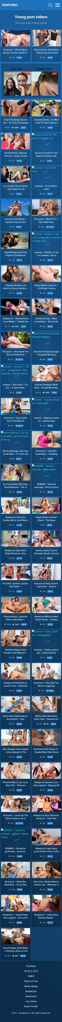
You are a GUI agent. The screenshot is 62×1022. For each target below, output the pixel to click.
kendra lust (31, 991)
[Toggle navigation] (57, 5)
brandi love (31, 996)
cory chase (31, 1001)
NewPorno (10, 5)
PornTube (31, 966)
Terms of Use (31, 981)
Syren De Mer (31, 1006)
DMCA (31, 976)
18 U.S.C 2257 (31, 971)
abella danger (31, 986)
